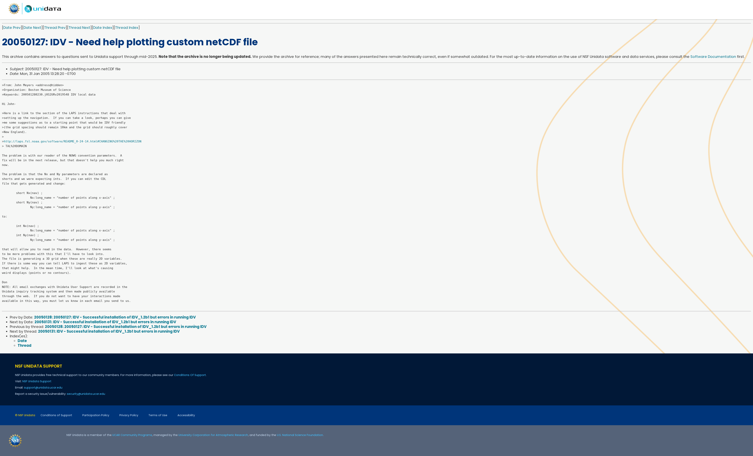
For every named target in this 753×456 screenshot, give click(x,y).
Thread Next (79, 27)
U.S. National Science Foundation (300, 435)
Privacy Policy (128, 415)
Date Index (102, 27)
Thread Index (126, 27)
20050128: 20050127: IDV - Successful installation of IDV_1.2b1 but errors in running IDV (115, 317)
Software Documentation (713, 56)
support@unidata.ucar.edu (43, 388)
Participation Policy (95, 415)
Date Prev (12, 27)
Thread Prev (54, 27)
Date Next (32, 27)
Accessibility (186, 415)
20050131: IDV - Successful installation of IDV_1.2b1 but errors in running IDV (105, 321)
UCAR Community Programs (132, 435)
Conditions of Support (56, 415)
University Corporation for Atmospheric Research (213, 435)
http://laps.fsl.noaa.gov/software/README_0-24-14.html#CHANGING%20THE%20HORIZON (72, 141)
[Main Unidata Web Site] (34, 14)
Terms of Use (157, 415)
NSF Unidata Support (36, 381)
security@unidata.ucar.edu (86, 394)
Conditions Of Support (190, 375)
